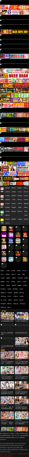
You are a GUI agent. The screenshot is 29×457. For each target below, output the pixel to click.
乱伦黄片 (3, 285)
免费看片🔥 (3, 292)
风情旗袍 (7, 207)
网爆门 (26, 211)
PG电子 (2, 274)
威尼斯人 (3, 270)
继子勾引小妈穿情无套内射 (7, 333)
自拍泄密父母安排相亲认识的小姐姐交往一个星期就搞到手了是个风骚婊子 (21, 394)
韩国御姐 (14, 195)
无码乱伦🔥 (3, 296)
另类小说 (7, 223)
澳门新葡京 (3, 289)
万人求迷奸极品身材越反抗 (7, 346)
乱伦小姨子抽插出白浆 (21, 346)
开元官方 (9, 296)
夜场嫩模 (19, 285)
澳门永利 (24, 270)
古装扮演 (7, 203)
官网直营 (19, 270)
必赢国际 (8, 278)
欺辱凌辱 (7, 199)
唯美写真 (20, 211)
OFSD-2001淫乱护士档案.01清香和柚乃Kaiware (21, 423)
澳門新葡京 (15, 289)
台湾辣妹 (7, 195)
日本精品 (14, 191)
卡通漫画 (7, 211)
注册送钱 (8, 274)
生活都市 (7, 219)
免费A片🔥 (15, 303)
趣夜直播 (14, 285)
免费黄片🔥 (3, 307)
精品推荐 (7, 188)
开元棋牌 (13, 270)
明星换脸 (14, 207)
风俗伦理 (26, 219)
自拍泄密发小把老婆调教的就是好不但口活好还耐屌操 (7, 393)
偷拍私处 (8, 285)
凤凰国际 (14, 278)
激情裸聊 (16, 292)
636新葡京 (9, 292)
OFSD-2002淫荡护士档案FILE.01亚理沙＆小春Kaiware (21, 378)
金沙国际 (22, 296)
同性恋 (26, 215)
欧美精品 (20, 188)
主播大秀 (19, 281)
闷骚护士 (26, 207)
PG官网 (8, 270)
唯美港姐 (20, 195)
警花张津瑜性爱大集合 (21, 333)
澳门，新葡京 (4, 300)
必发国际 (25, 285)
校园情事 (14, 219)
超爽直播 (3, 281)
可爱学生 (20, 203)
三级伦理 (7, 191)
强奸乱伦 (14, 188)
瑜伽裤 (19, 207)
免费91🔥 (9, 303)
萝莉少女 (26, 188)
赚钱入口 (9, 307)
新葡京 (23, 274)
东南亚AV (26, 195)
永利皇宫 (21, 289)
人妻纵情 (20, 219)
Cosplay (20, 191)
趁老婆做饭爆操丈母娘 (7, 321)
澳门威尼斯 (3, 303)
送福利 (19, 274)
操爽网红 (26, 278)
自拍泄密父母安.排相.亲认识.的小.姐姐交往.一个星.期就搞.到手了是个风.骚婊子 (21, 409)
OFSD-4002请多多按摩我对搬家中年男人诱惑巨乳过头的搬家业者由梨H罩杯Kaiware (21, 364)
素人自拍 (26, 191)
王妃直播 (24, 281)
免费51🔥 (21, 292)
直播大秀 (21, 300)
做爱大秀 (16, 300)
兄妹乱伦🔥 (22, 303)
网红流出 (20, 199)
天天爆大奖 (15, 296)
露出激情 (14, 211)
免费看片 (10, 300)
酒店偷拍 (13, 281)
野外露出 (26, 199)
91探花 (13, 199)
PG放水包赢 (20, 278)
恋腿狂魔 (26, 203)
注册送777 (13, 274)
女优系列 (14, 203)
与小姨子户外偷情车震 (21, 321)
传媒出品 (7, 215)
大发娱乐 (9, 289)
